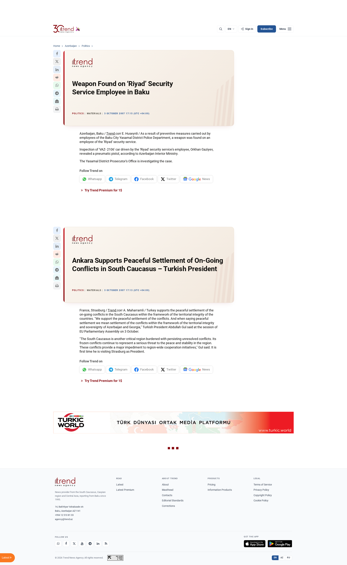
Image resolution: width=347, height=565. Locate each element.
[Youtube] (82, 543)
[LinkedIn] (98, 543)
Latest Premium (125, 489)
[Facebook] (66, 543)
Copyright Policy (263, 495)
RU (288, 557)
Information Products (220, 489)
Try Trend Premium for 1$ (103, 190)
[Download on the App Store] (254, 543)
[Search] (220, 29)
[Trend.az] (66, 29)
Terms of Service (263, 484)
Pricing (211, 484)
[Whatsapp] (58, 543)
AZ (281, 557)
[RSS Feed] (106, 543)
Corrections (168, 505)
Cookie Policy (261, 500)
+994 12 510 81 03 (64, 515)
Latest (119, 484)
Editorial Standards (172, 500)
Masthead (167, 489)
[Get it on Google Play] (280, 543)
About (165, 484)
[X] (74, 543)
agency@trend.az (64, 519)
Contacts (167, 495)
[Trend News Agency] (65, 481)
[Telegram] (90, 543)
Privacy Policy (261, 489)
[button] (56, 53)
